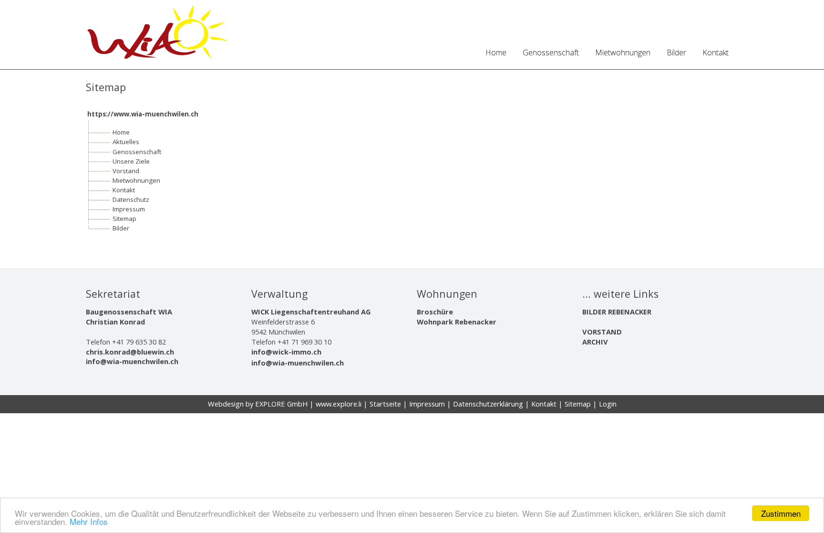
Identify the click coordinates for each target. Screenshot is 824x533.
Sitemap (124, 218)
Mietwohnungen (136, 180)
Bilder (121, 228)
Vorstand (126, 171)
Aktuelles (126, 141)
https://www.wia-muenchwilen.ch (142, 114)
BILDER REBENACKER (616, 311)
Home (121, 132)
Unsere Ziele (131, 161)
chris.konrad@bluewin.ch (130, 351)
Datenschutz (131, 199)
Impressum (129, 209)
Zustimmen (781, 513)
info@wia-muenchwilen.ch (132, 361)
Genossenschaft (137, 151)
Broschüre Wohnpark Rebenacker (456, 316)
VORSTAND (602, 331)
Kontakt (124, 190)
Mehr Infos (89, 521)
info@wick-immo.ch (286, 351)
